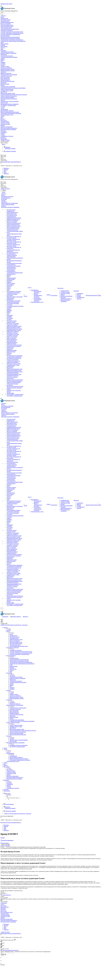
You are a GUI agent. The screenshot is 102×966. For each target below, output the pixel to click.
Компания (9, 782)
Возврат (3, 917)
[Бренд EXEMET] (5, 845)
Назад (9, 628)
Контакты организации (6, 919)
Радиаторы (12, 675)
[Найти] (2, 14)
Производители (5, 907)
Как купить (9, 769)
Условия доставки (5, 915)
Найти (2, 954)
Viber (5, 171)
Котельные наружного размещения (18, 745)
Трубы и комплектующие (16, 725)
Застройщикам (13, 756)
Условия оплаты (5, 913)
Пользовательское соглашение (8, 921)
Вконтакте (6, 168)
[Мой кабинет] (1, 610)
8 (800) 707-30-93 (5, 140)
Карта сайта (4, 911)
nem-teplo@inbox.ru (16, 161)
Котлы (11, 634)
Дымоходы (12, 702)
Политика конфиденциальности (9, 920)
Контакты (3, 909)
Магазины (3, 908)
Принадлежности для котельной (18, 707)
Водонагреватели (14, 658)
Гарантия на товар (5, 916)
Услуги (8, 752)
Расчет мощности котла (7, 912)
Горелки (12, 693)
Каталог (9, 630)
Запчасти (12, 738)
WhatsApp (6, 173)
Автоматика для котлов (16, 650)
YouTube (6, 169)
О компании (4, 903)
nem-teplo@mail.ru (6, 161)
